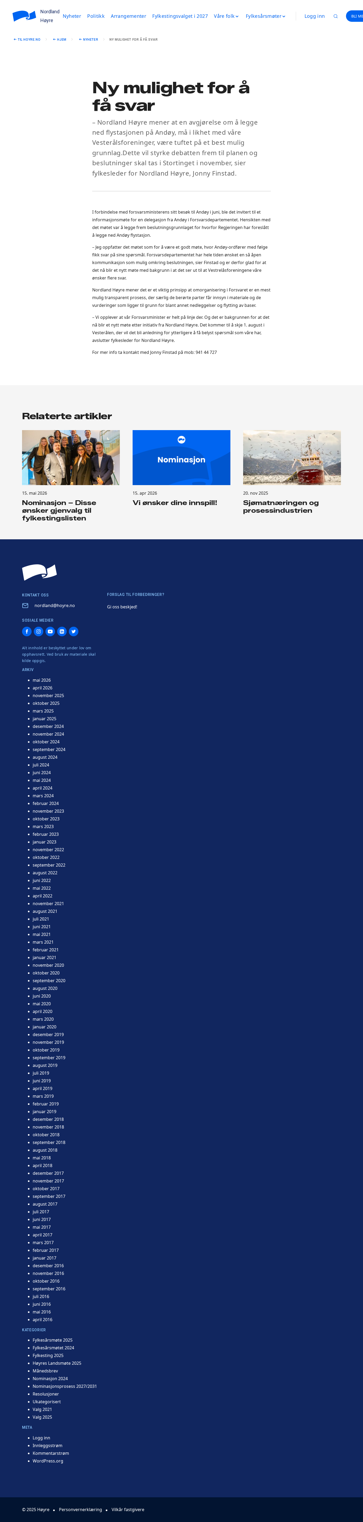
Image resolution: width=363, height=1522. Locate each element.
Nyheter (90, 39)
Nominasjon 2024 (50, 1378)
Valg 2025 (42, 1417)
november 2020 (48, 965)
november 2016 (48, 1273)
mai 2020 (42, 1004)
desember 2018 (48, 1119)
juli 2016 (41, 1296)
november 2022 (48, 850)
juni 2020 (42, 996)
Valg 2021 (42, 1409)
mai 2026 (42, 680)
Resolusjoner (46, 1394)
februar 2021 (46, 950)
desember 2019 (48, 1034)
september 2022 (49, 865)
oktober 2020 (46, 973)
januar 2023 (44, 842)
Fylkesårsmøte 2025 (53, 1340)
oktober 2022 (46, 857)
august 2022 (45, 873)
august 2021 (45, 911)
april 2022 (42, 896)
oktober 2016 (46, 1281)
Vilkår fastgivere (128, 1509)
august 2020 (45, 988)
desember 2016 (48, 1266)
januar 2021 (44, 957)
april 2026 (42, 688)
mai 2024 (42, 780)
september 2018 (49, 1142)
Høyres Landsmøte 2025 (57, 1363)
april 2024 (42, 788)
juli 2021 (41, 919)
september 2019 (49, 1058)
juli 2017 (41, 1212)
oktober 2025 (46, 703)
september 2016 (49, 1289)
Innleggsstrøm (47, 1445)
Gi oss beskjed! (122, 607)
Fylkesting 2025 (48, 1355)
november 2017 (48, 1181)
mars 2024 (43, 796)
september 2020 (49, 980)
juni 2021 (42, 927)
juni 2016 (42, 1304)
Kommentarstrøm (51, 1453)
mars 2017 (43, 1242)
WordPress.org (48, 1461)
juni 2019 (42, 1081)
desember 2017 (48, 1173)
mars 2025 (43, 711)
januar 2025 (44, 719)
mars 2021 (43, 942)
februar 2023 (46, 834)
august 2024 (45, 757)
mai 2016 (42, 1312)
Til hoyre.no (29, 39)
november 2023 (48, 811)
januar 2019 (44, 1111)
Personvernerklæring (80, 1509)
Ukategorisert (47, 1402)
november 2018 (48, 1127)
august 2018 (45, 1150)
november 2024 (48, 734)
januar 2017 (44, 1258)
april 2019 (42, 1088)
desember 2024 (48, 726)
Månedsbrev (45, 1371)
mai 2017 (42, 1227)
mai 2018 (42, 1158)
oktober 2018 (46, 1135)
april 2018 (42, 1165)
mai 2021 (42, 934)
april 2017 (42, 1235)
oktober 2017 (46, 1189)
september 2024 (49, 749)
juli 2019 (41, 1073)
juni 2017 (42, 1219)
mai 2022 (42, 888)
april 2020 (42, 1011)
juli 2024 (41, 765)
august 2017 (45, 1204)
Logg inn (315, 16)
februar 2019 (46, 1104)
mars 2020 (43, 1019)
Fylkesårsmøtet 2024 (53, 1348)
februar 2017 (46, 1250)
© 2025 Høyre (35, 1509)
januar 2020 (44, 1027)
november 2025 (48, 695)
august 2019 (45, 1065)
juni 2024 (42, 772)
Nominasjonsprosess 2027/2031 (65, 1386)
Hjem (61, 39)
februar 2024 (46, 803)
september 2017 (49, 1196)
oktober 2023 (46, 819)
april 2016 (42, 1319)
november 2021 (48, 903)
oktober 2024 (46, 742)
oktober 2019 (46, 1050)
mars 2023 (43, 826)
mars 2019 (43, 1096)
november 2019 (48, 1042)
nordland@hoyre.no (55, 605)
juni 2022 (42, 880)
